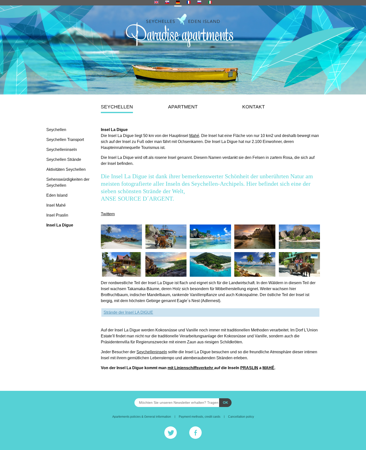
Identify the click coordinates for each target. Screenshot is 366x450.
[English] (156, 2)
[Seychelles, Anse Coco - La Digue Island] (121, 237)
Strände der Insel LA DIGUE (128, 312)
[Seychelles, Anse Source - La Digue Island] (210, 237)
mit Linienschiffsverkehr (191, 368)
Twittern (108, 214)
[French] (188, 2)
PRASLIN (249, 368)
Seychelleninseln (151, 352)
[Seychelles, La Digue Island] (165, 237)
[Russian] (199, 2)
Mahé (194, 136)
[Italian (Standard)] (210, 2)
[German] (178, 2)
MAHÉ (268, 368)
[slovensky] (167, 2)
